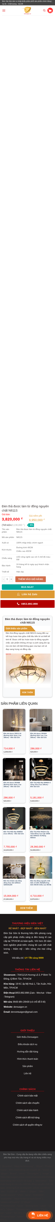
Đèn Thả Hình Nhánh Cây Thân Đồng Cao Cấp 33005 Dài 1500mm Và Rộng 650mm (40, 834)
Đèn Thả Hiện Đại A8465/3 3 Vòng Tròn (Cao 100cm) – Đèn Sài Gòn (40, 784)
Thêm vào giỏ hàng (30, 579)
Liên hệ (27, 1073)
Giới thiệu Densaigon (27, 1037)
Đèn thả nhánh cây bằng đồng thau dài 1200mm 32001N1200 (13, 883)
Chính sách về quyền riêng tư (27, 1125)
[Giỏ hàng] (50, 10)
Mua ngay (27, 587)
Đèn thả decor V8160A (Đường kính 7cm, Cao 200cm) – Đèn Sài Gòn (38, 735)
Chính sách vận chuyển (27, 1103)
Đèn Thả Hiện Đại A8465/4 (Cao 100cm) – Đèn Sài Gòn (14, 832)
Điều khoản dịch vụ (27, 1044)
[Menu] (4, 10)
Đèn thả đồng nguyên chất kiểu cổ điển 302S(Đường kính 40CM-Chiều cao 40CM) (40, 883)
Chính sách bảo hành (27, 1110)
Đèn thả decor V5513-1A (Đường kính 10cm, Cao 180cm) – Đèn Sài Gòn (12, 735)
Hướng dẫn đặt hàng (27, 1051)
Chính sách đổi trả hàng (27, 1117)
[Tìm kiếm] (44, 10)
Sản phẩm (27, 1066)
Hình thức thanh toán (27, 1059)
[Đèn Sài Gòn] (27, 10)
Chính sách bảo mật (27, 1095)
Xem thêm (27, 692)
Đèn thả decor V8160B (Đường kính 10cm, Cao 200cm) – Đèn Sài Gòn (12, 784)
